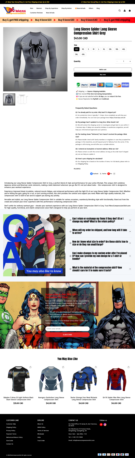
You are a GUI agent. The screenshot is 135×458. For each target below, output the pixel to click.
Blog (98, 8)
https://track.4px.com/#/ (118, 117)
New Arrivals (50, 13)
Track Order (41, 440)
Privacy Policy (10, 430)
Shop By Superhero (51, 8)
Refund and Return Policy (14, 437)
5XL (76, 54)
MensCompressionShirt (16, 455)
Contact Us (9, 444)
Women (39, 8)
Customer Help (11, 424)
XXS (76, 49)
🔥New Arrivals (80, 8)
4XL (123, 49)
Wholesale (40, 434)
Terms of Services (43, 430)
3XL (117, 49)
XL (104, 49)
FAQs (39, 437)
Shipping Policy (83, 164)
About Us (40, 424)
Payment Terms (11, 434)
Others (91, 8)
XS (83, 49)
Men (31, 8)
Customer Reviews (36, 13)
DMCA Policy (41, 427)
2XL (110, 49)
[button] (119, 10)
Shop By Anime (66, 8)
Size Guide (9, 440)
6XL (83, 54)
